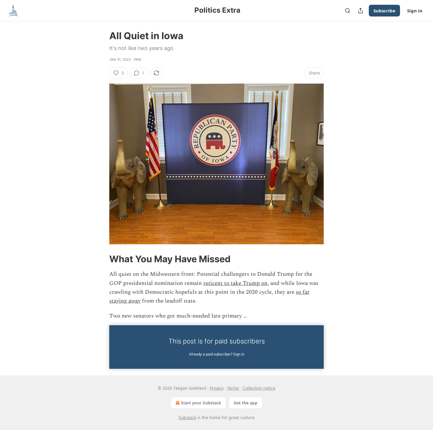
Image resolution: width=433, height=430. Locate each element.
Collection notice (259, 388)
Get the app (245, 403)
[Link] (101, 259)
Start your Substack (201, 403)
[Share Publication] (360, 10)
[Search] (347, 10)
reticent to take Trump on (235, 283)
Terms (233, 388)
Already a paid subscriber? (216, 354)
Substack (187, 417)
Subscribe (384, 11)
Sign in (414, 11)
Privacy (217, 388)
